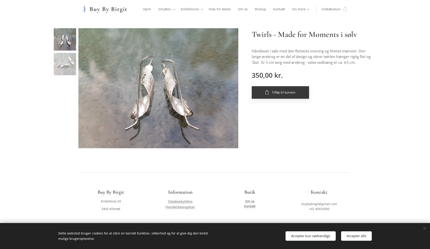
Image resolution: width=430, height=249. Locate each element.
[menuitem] (148, 9)
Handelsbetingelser (180, 207)
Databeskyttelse (180, 201)
